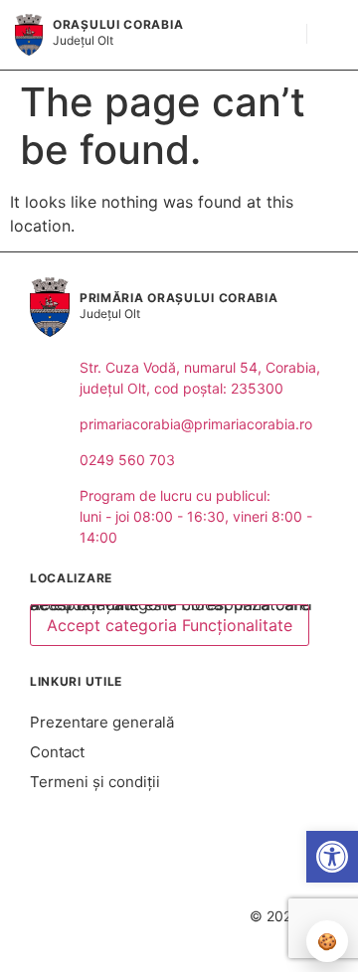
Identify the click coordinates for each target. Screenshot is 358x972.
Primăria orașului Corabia (179, 297)
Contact (57, 751)
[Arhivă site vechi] (194, 891)
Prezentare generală (102, 722)
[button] (281, 35)
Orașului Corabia (118, 24)
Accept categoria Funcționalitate (169, 625)
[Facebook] (164, 891)
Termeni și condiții (95, 781)
